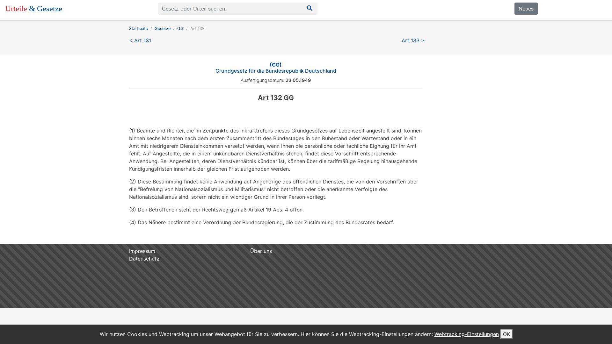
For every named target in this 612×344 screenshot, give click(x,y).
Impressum (142, 251)
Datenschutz (144, 258)
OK (506, 334)
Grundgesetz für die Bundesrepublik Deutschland (275, 67)
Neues (526, 8)
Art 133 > (413, 40)
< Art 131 (140, 40)
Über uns (261, 251)
